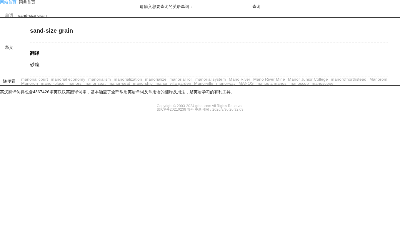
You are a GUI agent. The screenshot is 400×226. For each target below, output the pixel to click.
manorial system (210, 79)
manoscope (323, 83)
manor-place (52, 83)
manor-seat (119, 83)
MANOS (246, 83)
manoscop (299, 83)
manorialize (155, 79)
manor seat (95, 83)
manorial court (34, 79)
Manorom (378, 79)
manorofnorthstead (348, 79)
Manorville (203, 83)
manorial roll (180, 79)
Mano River (239, 79)
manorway (226, 83)
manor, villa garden (173, 83)
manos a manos (271, 83)
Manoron (29, 83)
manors (74, 83)
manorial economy (68, 79)
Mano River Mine (269, 79)
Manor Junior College (308, 79)
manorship (143, 83)
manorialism (99, 79)
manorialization (128, 79)
